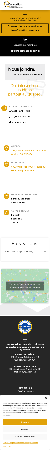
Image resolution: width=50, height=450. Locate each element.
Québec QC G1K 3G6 (22, 154)
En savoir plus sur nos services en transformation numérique (25, 28)
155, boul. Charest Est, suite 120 (28, 150)
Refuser (25, 429)
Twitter (15, 222)
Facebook (16, 219)
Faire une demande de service (25, 50)
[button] (46, 398)
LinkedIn (15, 215)
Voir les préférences (25, 436)
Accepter (25, 422)
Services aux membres (25, 44)
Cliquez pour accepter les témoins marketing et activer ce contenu (25, 286)
